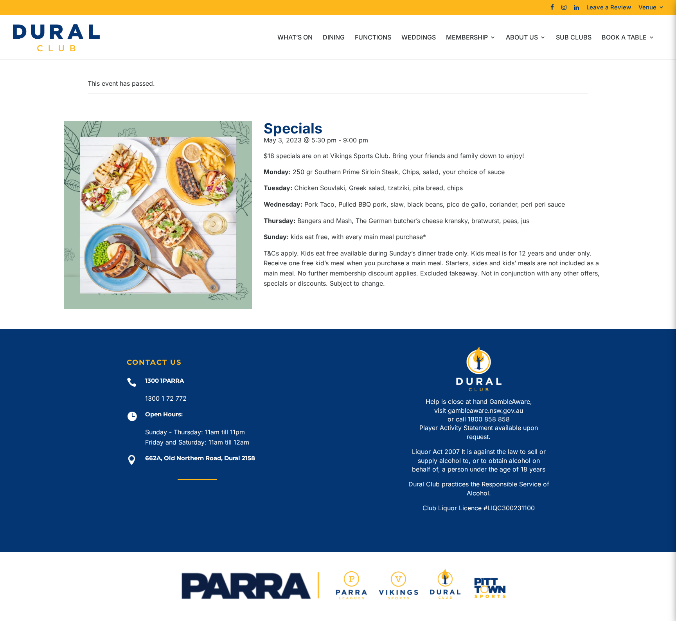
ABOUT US (522, 37)
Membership (467, 37)
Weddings (418, 37)
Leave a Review (608, 7)
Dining (334, 37)
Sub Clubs (574, 37)
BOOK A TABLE (624, 37)
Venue (647, 7)
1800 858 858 (489, 419)
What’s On (295, 37)
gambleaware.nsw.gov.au (485, 410)
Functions (373, 37)
